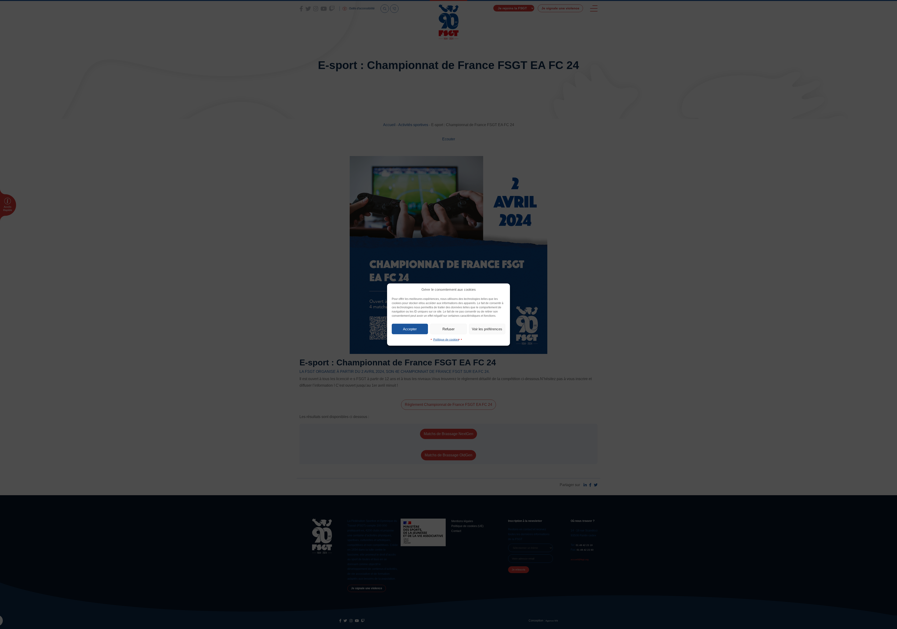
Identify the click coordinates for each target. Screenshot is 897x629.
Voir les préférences (487, 329)
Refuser (448, 329)
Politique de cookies (446, 339)
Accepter (410, 329)
